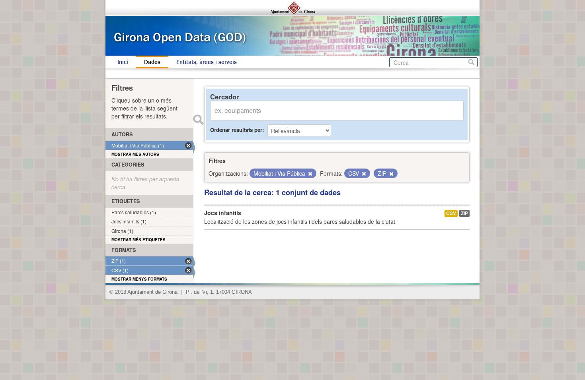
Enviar (198, 120)
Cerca (471, 62)
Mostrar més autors (135, 154)
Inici (122, 62)
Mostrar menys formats (139, 279)
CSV (451, 213)
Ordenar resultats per (236, 130)
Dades (152, 62)
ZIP (464, 213)
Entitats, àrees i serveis (206, 62)
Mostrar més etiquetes (138, 239)
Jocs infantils (222, 213)
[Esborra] (309, 174)
